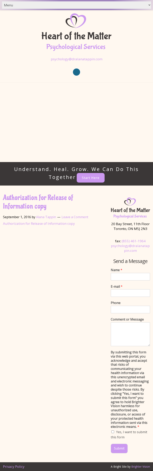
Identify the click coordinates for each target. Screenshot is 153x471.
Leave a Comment (75, 217)
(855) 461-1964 (134, 241)
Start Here (90, 178)
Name (116, 270)
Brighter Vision (140, 466)
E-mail (117, 286)
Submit (119, 448)
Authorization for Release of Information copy (39, 223)
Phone (116, 303)
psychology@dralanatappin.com (76, 59)
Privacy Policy (14, 466)
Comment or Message (127, 319)
